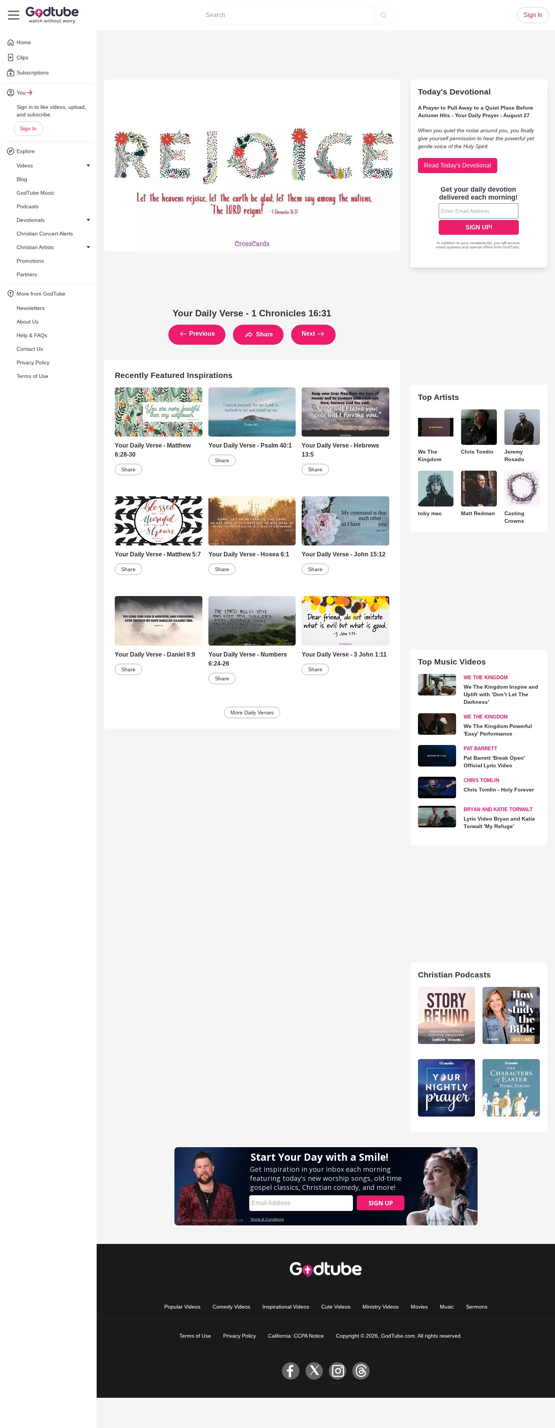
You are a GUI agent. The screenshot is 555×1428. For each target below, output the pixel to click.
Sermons (476, 1307)
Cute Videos (335, 1307)
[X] (314, 1371)
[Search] (384, 15)
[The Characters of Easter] (511, 1088)
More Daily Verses (252, 712)
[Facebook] (290, 1371)
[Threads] (361, 1371)
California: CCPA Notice (296, 1336)
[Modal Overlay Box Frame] (479, 218)
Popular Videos (182, 1307)
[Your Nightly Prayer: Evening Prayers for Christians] (446, 1088)
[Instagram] (337, 1371)
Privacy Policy (239, 1336)
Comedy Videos (231, 1307)
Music (447, 1307)
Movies (419, 1307)
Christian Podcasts (454, 974)
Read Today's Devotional (457, 165)
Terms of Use (195, 1336)
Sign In (28, 128)
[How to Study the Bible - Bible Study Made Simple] (511, 1015)
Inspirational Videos (285, 1307)
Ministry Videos (380, 1307)
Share (263, 334)
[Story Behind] (446, 1015)
